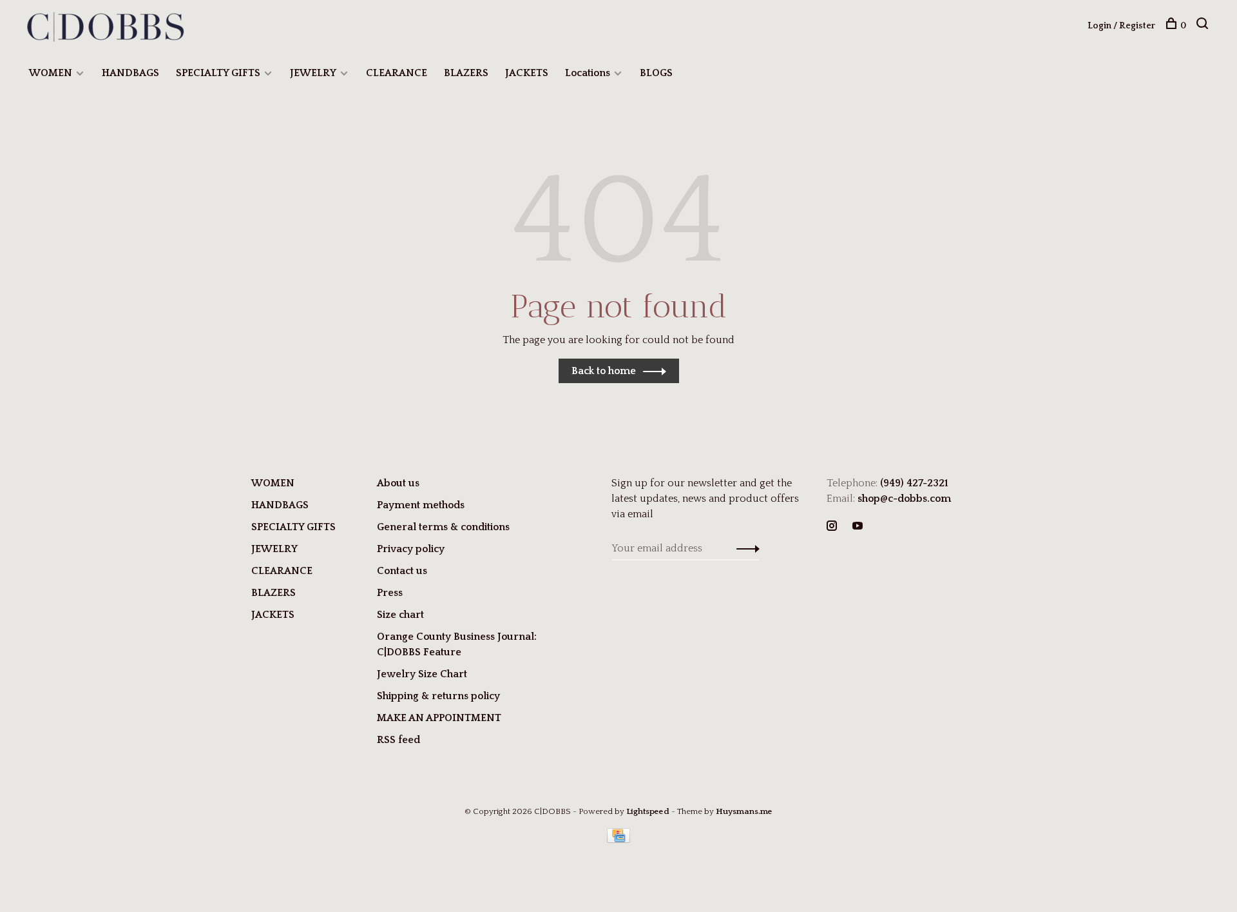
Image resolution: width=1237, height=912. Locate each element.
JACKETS (526, 73)
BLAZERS (466, 73)
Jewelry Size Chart (422, 674)
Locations (587, 73)
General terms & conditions (443, 527)
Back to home (603, 371)
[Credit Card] (618, 840)
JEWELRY (313, 73)
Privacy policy (411, 549)
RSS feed (398, 740)
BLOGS (656, 73)
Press (390, 593)
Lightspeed (647, 811)
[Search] (1203, 26)
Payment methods (421, 505)
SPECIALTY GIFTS (218, 73)
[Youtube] (857, 527)
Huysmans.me (744, 811)
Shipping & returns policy (438, 696)
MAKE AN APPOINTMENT (439, 718)
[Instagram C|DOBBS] (832, 527)
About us (398, 483)
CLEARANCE (396, 73)
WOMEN (50, 73)
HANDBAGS (130, 73)
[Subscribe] (744, 548)
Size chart (400, 614)
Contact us (402, 571)
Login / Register (1121, 26)
